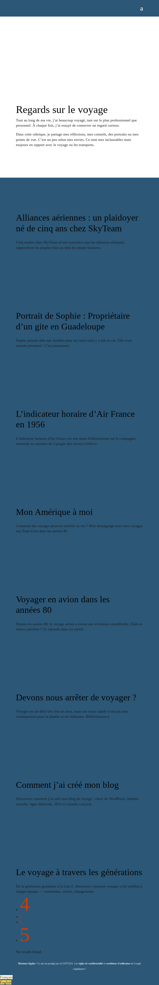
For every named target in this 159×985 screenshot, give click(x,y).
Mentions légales (26, 963)
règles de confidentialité (90, 963)
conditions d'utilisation (118, 963)
